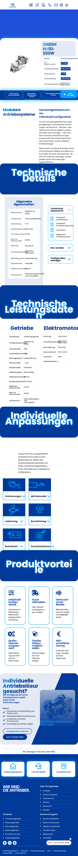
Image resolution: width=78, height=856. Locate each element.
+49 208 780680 (38, 772)
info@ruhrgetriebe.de (13, 772)
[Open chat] (67, 849)
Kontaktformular (64, 772)
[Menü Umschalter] (61, 5)
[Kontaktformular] (63, 766)
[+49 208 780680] (38, 766)
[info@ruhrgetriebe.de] (13, 766)
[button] (66, 5)
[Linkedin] (5, 843)
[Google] (10, 843)
